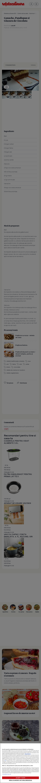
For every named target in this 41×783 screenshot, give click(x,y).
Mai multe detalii (28, 753)
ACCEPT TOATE (20, 777)
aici (5, 760)
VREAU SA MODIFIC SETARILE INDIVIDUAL (20, 780)
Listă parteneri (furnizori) (6, 774)
